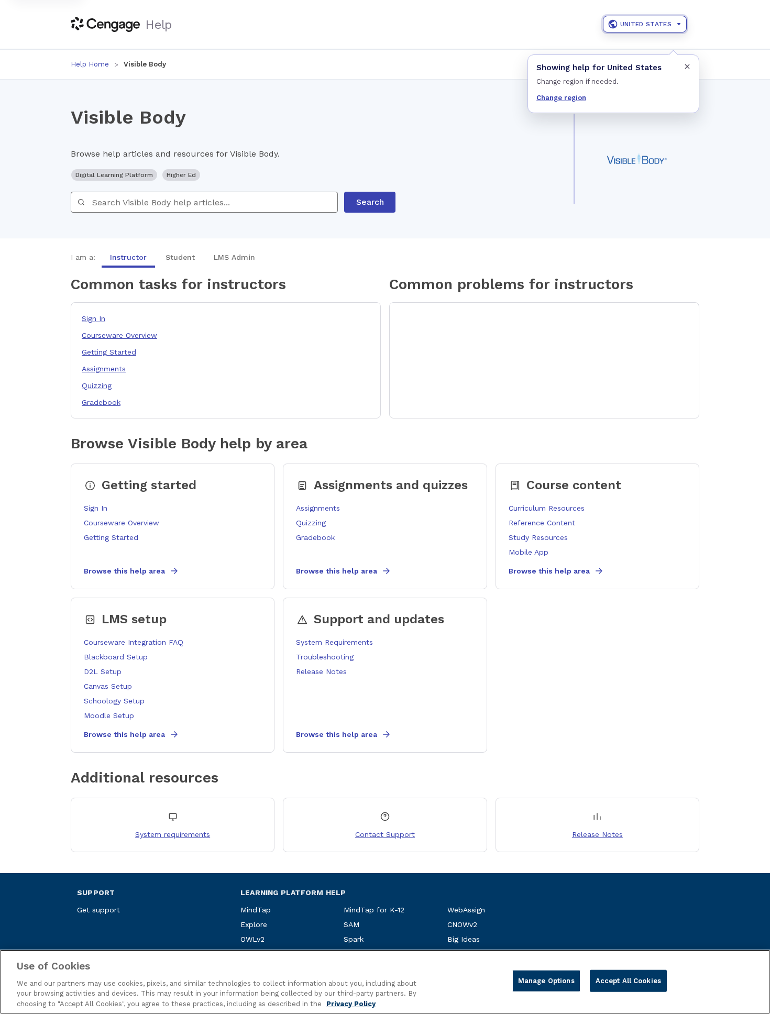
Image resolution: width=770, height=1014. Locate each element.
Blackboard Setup (116, 657)
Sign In (93, 318)
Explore (253, 924)
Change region (561, 98)
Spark (354, 939)
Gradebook (101, 402)
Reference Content (542, 523)
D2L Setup (103, 671)
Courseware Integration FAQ (133, 642)
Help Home (90, 64)
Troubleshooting (325, 657)
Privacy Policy (351, 1003)
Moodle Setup (109, 715)
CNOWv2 (462, 924)
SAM (351, 924)
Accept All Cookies (628, 981)
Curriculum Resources (547, 508)
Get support (98, 910)
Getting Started (109, 352)
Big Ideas (463, 939)
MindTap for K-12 (374, 910)
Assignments (104, 369)
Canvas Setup (108, 686)
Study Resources (538, 537)
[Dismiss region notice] (687, 66)
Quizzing (97, 385)
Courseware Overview (119, 335)
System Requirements (334, 642)
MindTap (255, 910)
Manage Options (546, 981)
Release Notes (321, 671)
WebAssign (466, 910)
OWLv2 (252, 939)
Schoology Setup (114, 701)
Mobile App (528, 552)
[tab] (128, 257)
